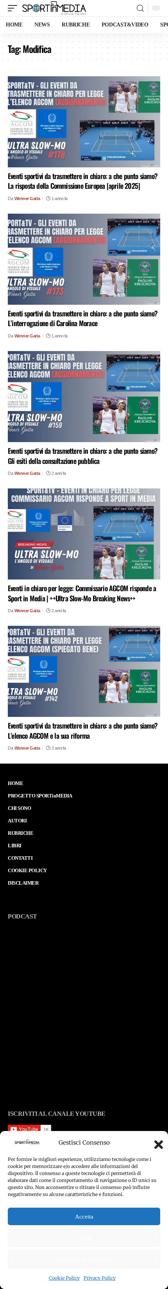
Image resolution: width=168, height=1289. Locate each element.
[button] (156, 1142)
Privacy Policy (100, 1278)
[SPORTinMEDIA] (54, 8)
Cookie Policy (64, 1278)
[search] (140, 8)
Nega (84, 1238)
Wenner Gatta (27, 198)
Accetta (84, 1216)
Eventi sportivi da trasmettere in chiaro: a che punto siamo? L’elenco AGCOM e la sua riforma (82, 730)
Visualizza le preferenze (84, 1259)
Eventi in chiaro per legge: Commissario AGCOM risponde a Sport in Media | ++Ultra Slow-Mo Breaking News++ (82, 593)
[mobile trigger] (14, 8)
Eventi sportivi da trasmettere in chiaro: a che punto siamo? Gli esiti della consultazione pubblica (82, 455)
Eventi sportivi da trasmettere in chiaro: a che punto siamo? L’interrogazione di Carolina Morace (82, 318)
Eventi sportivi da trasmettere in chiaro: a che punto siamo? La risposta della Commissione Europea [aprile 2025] (82, 181)
